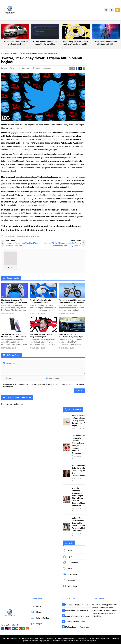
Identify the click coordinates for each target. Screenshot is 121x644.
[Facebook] (2, 628)
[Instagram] (9, 628)
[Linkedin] (13, 628)
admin (10, 267)
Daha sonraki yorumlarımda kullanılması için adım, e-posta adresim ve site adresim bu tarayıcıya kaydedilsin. (43, 385)
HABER (15, 53)
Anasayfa (7, 53)
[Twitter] (6, 628)
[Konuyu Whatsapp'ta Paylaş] (84, 68)
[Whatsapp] (23, 628)
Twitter (36, 236)
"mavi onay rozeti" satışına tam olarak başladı (19, 236)
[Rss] (27, 628)
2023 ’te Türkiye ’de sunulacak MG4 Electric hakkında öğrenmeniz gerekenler (62, 244)
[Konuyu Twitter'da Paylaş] (80, 68)
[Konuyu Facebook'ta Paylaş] (77, 68)
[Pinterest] (20, 628)
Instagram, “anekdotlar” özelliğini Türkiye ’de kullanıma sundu (23, 244)
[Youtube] (16, 628)
